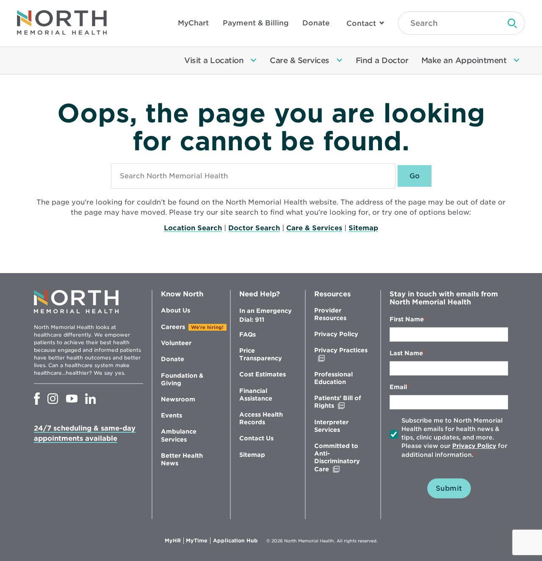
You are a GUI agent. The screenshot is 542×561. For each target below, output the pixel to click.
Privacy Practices (341, 354)
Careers (173, 326)
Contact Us (256, 438)
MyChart (193, 23)
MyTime (198, 540)
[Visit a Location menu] (253, 60)
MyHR (174, 540)
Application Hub (235, 540)
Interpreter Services (331, 426)
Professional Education (333, 378)
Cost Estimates (262, 374)
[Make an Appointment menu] (516, 60)
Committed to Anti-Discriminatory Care (339, 457)
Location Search (193, 228)
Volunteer (176, 343)
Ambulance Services (178, 435)
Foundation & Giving (182, 379)
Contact (361, 23)
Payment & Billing (256, 23)
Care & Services (314, 228)
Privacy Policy (336, 334)
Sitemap (363, 228)
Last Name (406, 353)
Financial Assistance (255, 394)
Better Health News (182, 459)
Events (171, 415)
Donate (316, 23)
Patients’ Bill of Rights (342, 402)
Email (398, 387)
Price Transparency (260, 354)
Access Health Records (261, 418)
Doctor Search (254, 228)
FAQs (247, 334)
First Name (407, 319)
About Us (175, 310)
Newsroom (178, 399)
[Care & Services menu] (339, 60)
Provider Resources (330, 314)
